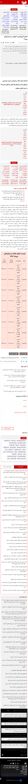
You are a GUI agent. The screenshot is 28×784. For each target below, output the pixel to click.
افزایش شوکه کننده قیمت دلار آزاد (19, 567)
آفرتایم (24, 454)
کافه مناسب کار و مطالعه (21, 447)
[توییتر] (23, 361)
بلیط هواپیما (14, 454)
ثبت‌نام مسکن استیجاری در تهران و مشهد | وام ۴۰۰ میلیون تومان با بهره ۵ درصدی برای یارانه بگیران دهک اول (12, 193)
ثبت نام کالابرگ (6, 447)
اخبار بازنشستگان (7, 440)
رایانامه (24, 406)
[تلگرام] (26, 361)
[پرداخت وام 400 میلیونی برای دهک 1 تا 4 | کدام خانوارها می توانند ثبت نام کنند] (14, 17)
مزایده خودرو (20, 454)
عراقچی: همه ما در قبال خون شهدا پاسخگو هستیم (15, 559)
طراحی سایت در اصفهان (21, 458)
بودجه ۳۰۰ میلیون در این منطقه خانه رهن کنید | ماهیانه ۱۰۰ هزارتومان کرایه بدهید (14, 386)
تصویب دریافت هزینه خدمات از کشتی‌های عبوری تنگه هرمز (14, 511)
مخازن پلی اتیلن (23, 445)
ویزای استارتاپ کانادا (12, 443)
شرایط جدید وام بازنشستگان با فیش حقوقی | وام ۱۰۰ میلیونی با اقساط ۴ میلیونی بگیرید (23, 182)
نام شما (24, 400)
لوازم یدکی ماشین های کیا (11, 456)
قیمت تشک (13, 440)
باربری (4, 452)
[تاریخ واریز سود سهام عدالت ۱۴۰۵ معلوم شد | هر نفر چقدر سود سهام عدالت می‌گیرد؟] (5, 171)
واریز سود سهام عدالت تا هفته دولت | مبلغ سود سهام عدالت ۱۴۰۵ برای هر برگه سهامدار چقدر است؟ (11, 144)
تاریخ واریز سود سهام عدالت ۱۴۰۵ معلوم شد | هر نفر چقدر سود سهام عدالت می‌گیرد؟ (5, 182)
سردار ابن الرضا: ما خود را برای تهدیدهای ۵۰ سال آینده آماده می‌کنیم (14, 494)
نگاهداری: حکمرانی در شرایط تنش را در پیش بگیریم (15, 556)
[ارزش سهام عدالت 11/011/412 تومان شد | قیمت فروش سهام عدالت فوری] (14, 171)
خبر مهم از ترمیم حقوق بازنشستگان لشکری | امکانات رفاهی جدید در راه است (22, 27)
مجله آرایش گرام (13, 447)
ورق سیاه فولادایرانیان (22, 452)
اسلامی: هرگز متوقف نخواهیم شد (19, 537)
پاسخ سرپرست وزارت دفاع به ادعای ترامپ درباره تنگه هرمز (14, 591)
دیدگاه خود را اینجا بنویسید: (20, 412)
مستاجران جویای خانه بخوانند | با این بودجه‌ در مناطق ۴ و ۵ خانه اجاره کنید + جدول (14, 376)
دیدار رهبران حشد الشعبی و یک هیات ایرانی (16, 550)
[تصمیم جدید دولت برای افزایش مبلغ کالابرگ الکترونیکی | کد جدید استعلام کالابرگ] (24, 103)
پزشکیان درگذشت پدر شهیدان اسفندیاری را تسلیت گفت (14, 582)
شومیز (8, 458)
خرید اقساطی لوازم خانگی (21, 440)
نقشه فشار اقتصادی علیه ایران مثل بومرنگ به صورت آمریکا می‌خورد (15, 528)
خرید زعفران (11, 449)
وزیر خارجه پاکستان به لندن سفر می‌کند (17, 546)
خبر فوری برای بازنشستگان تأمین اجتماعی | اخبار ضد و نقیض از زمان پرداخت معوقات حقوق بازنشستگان (5, 31)
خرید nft (24, 449)
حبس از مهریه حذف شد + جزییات (18, 525)
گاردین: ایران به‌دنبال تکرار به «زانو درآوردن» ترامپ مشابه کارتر (13, 501)
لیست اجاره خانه (13, 354)
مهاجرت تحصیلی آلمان (22, 443)
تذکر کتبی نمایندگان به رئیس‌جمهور (18, 579)
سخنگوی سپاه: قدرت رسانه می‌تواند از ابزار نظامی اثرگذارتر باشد (15, 570)
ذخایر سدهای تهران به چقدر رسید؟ (18, 553)
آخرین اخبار (20, 467)
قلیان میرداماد (11, 445)
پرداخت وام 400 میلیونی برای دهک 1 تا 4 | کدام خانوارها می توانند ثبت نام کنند (14, 27)
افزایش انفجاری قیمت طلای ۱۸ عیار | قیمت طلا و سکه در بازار (14, 575)
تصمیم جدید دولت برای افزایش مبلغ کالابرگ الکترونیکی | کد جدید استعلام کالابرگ (11, 103)
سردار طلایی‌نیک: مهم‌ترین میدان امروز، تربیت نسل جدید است (14, 586)
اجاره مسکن (22, 354)
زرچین (6, 449)
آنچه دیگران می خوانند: (19, 189)
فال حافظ (17, 445)
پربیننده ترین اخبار (7, 467)
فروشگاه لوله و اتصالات (22, 456)
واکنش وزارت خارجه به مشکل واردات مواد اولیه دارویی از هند (14, 520)
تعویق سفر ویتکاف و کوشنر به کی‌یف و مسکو (16, 540)
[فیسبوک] (21, 361)
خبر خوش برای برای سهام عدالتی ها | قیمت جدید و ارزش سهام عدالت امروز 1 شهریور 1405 (13, 563)
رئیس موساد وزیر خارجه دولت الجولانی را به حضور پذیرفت (15, 478)
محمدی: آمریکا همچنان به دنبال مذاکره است (16, 543)
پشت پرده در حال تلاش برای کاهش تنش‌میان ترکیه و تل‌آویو (14, 533)
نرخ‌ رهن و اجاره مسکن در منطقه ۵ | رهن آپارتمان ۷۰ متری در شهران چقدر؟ (13, 370)
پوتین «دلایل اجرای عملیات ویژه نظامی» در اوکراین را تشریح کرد (14, 506)
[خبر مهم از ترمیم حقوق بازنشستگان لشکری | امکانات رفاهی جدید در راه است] (23, 17)
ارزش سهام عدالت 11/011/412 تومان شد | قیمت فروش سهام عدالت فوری (14, 182)
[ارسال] (4, 42)
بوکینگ (15, 452)
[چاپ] (2, 42)
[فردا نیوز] (24, 3)
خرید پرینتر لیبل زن (10, 452)
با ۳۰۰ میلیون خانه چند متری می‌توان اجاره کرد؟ (14, 391)
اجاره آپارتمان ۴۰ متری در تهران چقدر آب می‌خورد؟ (16, 381)
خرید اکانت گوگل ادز (17, 449)
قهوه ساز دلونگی (13, 458)
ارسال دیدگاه (7, 428)
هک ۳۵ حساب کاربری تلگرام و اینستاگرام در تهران (15, 498)
